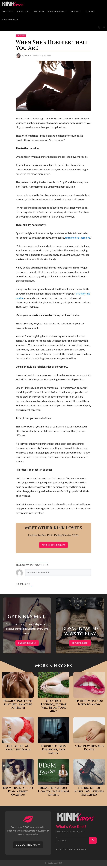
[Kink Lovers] (14, 4)
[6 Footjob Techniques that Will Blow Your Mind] (53, 695)
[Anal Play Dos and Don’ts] (89, 741)
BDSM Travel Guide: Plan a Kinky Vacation (18, 791)
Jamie (26, 56)
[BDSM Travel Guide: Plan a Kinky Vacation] (18, 782)
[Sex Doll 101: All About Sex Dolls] (18, 741)
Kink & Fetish (24, 12)
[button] (104, 27)
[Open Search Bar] (99, 27)
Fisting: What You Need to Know (89, 702)
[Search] (93, 840)
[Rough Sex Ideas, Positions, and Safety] (53, 741)
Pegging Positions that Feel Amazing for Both (17, 704)
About (59, 849)
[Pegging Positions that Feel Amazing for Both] (18, 695)
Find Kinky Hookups (53, 545)
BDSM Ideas (8, 12)
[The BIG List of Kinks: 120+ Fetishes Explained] (89, 782)
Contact (70, 849)
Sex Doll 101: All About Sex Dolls (18, 747)
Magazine (90, 12)
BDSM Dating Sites (56, 12)
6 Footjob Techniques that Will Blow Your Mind (53, 706)
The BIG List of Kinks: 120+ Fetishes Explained (89, 791)
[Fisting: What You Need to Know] (89, 695)
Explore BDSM (80, 643)
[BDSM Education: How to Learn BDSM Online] (53, 782)
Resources (75, 12)
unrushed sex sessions (77, 237)
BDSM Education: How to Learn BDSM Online (53, 791)
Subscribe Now (10, 19)
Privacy (81, 849)
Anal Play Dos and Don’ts (89, 747)
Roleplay (39, 12)
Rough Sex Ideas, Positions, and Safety (53, 749)
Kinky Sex (20, 36)
